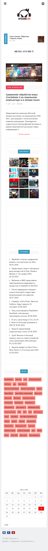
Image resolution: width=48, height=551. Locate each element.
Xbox (6, 435)
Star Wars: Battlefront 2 (28, 416)
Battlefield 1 (9, 379)
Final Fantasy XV (35, 379)
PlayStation (19, 402)
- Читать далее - (24, 134)
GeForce (8, 384)
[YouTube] (13, 532)
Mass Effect (9, 393)
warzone (31, 426)
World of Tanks (10, 430)
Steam (7, 421)
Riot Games (38, 412)
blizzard (18, 379)
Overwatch (8, 402)
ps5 (30, 412)
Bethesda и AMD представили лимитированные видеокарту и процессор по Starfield (23, 283)
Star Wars (14, 416)
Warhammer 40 (21, 426)
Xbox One (23, 435)
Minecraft (8, 398)
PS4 (24, 412)
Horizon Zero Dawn (27, 389)
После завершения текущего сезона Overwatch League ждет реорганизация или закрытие (22, 292)
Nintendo (17, 398)
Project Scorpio (10, 412)
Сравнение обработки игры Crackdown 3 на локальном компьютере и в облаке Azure (23, 97)
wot (33, 430)
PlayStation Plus (33, 407)
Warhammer (9, 426)
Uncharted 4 (31, 421)
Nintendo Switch (28, 398)
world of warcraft (23, 430)
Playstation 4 (9, 407)
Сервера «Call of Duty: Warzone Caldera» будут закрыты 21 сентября (23, 304)
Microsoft (38, 393)
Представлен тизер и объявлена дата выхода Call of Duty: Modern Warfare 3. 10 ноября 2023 (24, 271)
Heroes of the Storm (11, 389)
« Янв (6, 525)
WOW (39, 430)
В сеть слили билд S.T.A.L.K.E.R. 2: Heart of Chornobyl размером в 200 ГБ (24, 322)
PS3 (19, 412)
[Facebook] (8, 532)
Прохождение (34, 435)
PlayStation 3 (29, 402)
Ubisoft (21, 421)
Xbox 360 (14, 435)
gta (14, 384)
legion (39, 389)
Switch (14, 421)
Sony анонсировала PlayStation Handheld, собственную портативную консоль (23, 313)
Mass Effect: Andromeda (23, 393)
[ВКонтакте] (4, 532)
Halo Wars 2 (22, 384)
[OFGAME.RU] (24, 10)
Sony (6, 416)
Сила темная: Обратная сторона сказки (17, 37)
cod (25, 379)
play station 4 (20, 407)
